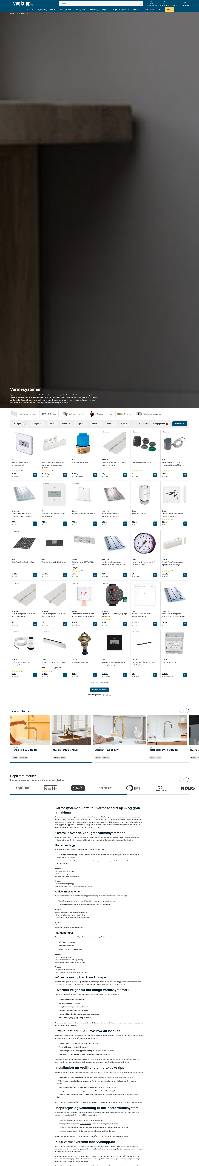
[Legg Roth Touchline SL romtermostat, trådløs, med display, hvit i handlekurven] (65, 524)
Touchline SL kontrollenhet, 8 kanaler (54, 562)
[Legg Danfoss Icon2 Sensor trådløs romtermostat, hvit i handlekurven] (95, 524)
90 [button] (110, 695)
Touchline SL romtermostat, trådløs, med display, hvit (54, 515)
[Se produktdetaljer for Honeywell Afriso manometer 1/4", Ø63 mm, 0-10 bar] (144, 543)
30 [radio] (103, 695)
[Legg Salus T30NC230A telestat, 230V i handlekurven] (155, 524)
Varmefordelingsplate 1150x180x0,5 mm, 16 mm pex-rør (54, 615)
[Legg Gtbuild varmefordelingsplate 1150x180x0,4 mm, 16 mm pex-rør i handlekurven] (35, 624)
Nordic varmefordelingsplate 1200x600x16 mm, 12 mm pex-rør (173, 615)
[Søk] (141, 4)
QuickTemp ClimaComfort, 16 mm (23, 562)
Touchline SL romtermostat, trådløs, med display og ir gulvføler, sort (114, 663)
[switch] (24, 423)
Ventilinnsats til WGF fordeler (81, 662)
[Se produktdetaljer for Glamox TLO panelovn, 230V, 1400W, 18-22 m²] (54, 643)
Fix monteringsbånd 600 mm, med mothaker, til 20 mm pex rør (143, 663)
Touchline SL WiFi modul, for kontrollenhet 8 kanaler (141, 615)
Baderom (30, 9)
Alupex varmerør (85, 1124)
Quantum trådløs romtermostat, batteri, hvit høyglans (172, 515)
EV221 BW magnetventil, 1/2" (82, 462)
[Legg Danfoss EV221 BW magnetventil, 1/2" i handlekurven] (95, 475)
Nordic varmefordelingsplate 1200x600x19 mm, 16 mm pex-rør (23, 515)
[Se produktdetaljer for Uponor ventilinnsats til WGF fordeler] (84, 643)
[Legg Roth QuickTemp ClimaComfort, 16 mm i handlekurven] (35, 575)
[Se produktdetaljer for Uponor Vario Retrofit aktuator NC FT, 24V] (144, 443)
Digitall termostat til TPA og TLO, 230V (83, 563)
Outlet (169, 9)
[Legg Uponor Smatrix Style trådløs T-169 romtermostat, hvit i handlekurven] (35, 475)
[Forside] (23, 3)
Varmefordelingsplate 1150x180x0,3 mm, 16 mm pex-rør (114, 464)
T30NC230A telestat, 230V (141, 513)
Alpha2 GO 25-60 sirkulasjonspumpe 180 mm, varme (114, 615)
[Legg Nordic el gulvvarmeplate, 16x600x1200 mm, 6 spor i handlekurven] (125, 524)
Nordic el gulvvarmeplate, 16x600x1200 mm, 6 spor (110, 515)
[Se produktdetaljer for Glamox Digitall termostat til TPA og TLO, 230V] (84, 543)
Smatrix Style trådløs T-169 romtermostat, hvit (21, 464)
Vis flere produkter (99, 690)
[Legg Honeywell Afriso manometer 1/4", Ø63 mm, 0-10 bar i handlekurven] (155, 575)
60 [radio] (107, 695)
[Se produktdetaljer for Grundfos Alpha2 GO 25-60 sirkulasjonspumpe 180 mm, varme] (114, 595)
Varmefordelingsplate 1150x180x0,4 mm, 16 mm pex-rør (24, 615)
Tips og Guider (148, 9)
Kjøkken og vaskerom (46, 9)
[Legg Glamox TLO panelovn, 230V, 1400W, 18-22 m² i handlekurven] (65, 675)
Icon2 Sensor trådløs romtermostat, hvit (84, 515)
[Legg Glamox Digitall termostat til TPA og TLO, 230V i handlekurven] (95, 575)
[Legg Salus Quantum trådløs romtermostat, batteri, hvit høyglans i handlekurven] (185, 524)
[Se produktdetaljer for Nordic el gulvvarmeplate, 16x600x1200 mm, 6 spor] (114, 494)
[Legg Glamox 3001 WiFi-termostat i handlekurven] (185, 675)
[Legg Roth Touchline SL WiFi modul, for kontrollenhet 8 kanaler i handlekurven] (155, 624)
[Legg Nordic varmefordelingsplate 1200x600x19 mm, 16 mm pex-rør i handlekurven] (35, 524)
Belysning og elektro (121, 9)
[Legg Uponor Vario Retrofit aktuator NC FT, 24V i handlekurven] (155, 475)
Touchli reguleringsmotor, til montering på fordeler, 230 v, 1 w (173, 464)
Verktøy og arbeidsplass (99, 9)
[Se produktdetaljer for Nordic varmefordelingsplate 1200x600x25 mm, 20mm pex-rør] (114, 543)
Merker (135, 9)
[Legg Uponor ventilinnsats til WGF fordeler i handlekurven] (95, 675)
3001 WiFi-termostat (169, 662)
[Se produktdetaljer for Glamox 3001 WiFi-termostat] (175, 643)
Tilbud (160, 9)
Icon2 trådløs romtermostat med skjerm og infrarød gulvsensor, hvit (83, 615)
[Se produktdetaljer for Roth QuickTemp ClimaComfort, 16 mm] (24, 543)
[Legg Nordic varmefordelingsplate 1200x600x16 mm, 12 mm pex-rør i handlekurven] (185, 624)
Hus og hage (80, 9)
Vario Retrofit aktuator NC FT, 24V (143, 462)
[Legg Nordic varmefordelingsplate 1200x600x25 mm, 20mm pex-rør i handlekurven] (125, 575)
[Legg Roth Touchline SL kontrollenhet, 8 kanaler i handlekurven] (65, 575)
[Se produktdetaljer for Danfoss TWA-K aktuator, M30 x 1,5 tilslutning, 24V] (24, 643)
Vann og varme (65, 9)
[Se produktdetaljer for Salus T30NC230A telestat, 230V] (144, 494)
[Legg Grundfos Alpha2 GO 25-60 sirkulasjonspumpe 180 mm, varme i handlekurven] (125, 624)
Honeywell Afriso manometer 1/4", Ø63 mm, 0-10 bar (143, 563)
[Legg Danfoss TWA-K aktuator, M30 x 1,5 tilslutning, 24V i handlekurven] (35, 675)
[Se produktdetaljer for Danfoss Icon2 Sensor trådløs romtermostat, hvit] (84, 494)
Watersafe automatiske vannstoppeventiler (88, 1127)
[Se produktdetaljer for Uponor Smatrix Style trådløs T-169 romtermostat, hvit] (24, 443)
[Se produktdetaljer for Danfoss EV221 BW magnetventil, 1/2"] (84, 443)
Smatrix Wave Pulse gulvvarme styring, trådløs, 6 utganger (172, 563)
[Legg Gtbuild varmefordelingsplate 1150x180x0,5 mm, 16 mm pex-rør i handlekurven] (65, 624)
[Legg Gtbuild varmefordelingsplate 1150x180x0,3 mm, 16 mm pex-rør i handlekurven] (125, 475)
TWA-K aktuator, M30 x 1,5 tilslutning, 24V (21, 663)
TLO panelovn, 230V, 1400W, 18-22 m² (54, 663)
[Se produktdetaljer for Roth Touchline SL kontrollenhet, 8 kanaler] (54, 543)
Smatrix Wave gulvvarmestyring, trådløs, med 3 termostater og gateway (53, 465)
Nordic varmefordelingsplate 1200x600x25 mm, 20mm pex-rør (113, 563)
